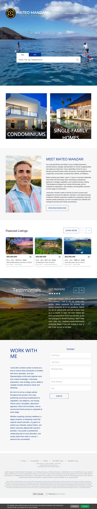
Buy (22, 55)
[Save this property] (30, 240)
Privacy (23, 461)
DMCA (45, 461)
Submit (59, 396)
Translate (62, 494)
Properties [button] (70, 13)
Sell (35, 55)
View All (18, 297)
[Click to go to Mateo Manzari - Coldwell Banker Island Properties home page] (27, 13)
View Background (57, 208)
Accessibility (35, 461)
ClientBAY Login (57, 461)
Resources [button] (85, 13)
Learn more (71, 230)
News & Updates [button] (53, 13)
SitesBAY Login (73, 461)
